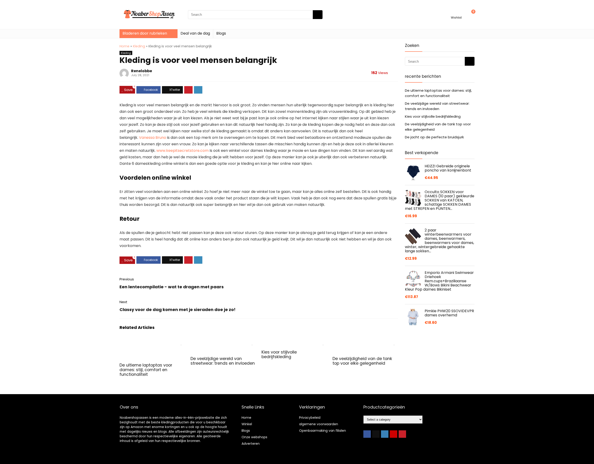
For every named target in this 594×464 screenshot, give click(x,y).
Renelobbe (141, 71)
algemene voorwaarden (318, 424)
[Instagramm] (384, 434)
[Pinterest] (402, 434)
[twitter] (376, 434)
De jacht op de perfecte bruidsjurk (434, 137)
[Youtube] (393, 434)
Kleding (139, 46)
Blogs (221, 33)
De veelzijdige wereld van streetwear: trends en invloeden (222, 361)
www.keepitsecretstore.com (182, 150)
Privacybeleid (309, 417)
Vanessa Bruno (152, 137)
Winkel (247, 424)
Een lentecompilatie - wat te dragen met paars (171, 287)
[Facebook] (367, 434)
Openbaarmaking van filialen (322, 430)
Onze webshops (254, 437)
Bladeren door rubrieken (145, 33)
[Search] (318, 14)
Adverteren (251, 443)
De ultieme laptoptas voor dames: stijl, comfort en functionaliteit (145, 369)
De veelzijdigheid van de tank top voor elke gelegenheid (362, 361)
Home (124, 46)
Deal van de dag (195, 33)
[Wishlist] (456, 12)
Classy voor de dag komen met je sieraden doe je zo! (177, 309)
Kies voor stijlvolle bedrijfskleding (279, 354)
